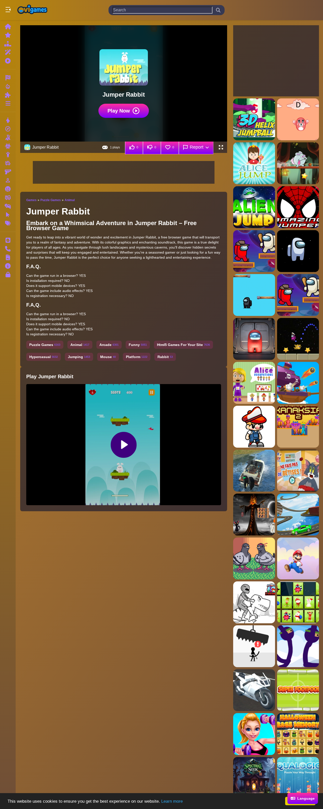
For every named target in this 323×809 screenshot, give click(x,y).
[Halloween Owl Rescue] (254, 514)
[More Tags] (8, 223)
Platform (136, 357)
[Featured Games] (8, 52)
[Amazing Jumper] (298, 207)
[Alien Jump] (254, 207)
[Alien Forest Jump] (298, 163)
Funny (138, 345)
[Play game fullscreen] (221, 147)
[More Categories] (8, 103)
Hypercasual (43, 357)
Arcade (109, 345)
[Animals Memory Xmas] (298, 602)
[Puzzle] (8, 95)
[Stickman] (8, 154)
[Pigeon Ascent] (254, 558)
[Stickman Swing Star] (298, 646)
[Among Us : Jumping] (298, 251)
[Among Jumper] (254, 251)
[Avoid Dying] (254, 646)
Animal (70, 200)
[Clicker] (8, 214)
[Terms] (8, 257)
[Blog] (8, 240)
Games (31, 200)
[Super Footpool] (298, 690)
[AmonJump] (298, 339)
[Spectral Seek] (254, 778)
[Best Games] (8, 43)
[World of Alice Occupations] (254, 383)
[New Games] (8, 35)
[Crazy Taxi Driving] (298, 514)
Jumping (79, 357)
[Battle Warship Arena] (298, 383)
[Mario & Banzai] (298, 558)
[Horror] (8, 189)
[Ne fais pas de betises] (298, 471)
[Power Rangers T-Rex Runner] (254, 602)
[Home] (8, 26)
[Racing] (8, 77)
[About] (8, 266)
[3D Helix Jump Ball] (254, 119)
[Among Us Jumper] (298, 295)
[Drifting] (8, 206)
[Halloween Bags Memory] (298, 734)
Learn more (172, 801)
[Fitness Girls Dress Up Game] (254, 734)
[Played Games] (8, 61)
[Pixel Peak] (254, 427)
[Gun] (8, 172)
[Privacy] (8, 274)
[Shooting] (8, 137)
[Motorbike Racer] (254, 690)
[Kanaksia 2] (298, 427)
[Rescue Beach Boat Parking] (254, 471)
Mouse (108, 357)
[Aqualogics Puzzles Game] (298, 778)
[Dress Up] (8, 120)
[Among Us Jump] (254, 295)
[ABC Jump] (298, 119)
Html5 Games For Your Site (183, 345)
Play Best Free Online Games (32, 10)
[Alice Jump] (254, 163)
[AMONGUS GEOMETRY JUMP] (254, 339)
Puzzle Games (50, 200)
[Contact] (8, 249)
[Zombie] (8, 146)
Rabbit (165, 357)
